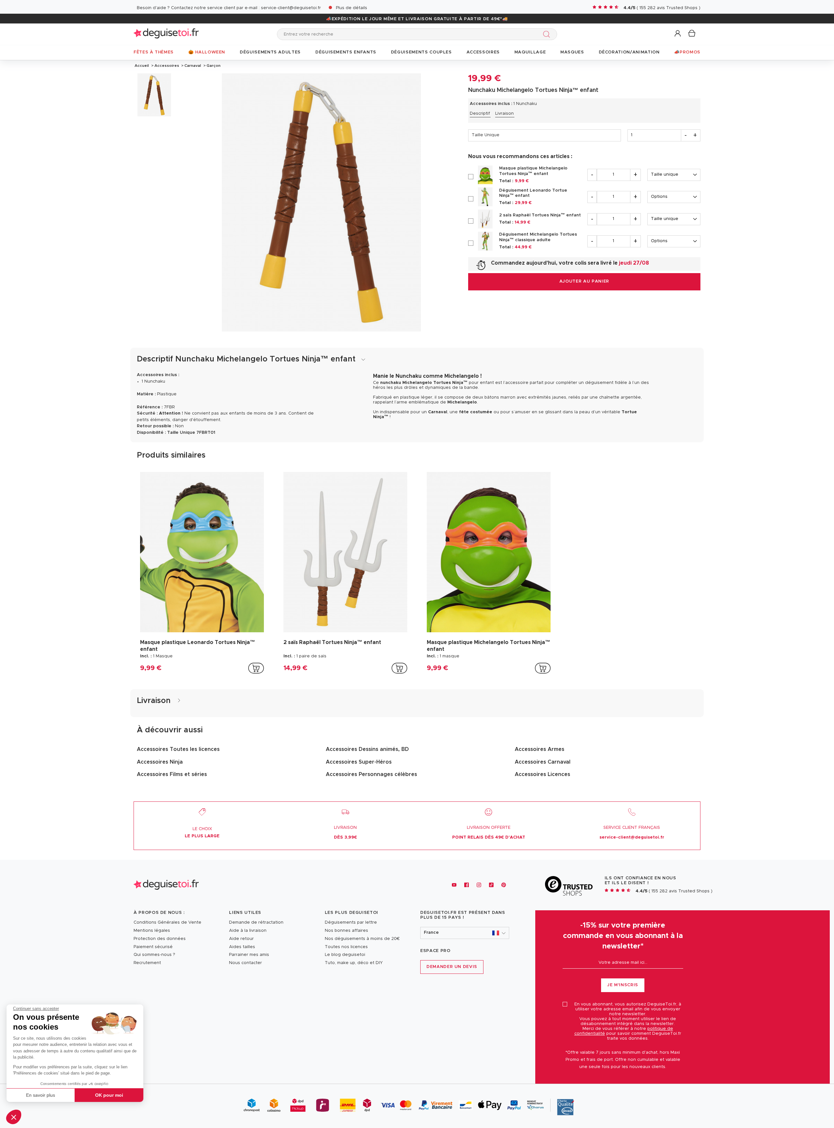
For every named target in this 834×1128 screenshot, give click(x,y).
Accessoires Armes (539, 749)
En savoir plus (40, 1095)
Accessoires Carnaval (542, 762)
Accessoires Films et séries (172, 774)
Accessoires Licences (542, 774)
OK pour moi (109, 1095)
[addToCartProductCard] (256, 668)
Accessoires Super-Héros (359, 762)
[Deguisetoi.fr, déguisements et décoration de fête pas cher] (166, 34)
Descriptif (480, 113)
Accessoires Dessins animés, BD (367, 749)
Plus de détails (351, 8)
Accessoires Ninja (160, 762)
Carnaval (192, 65)
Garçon (213, 65)
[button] (14, 1117)
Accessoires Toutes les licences (178, 749)
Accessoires (166, 65)
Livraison (504, 113)
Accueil (142, 65)
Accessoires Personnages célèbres (371, 774)
